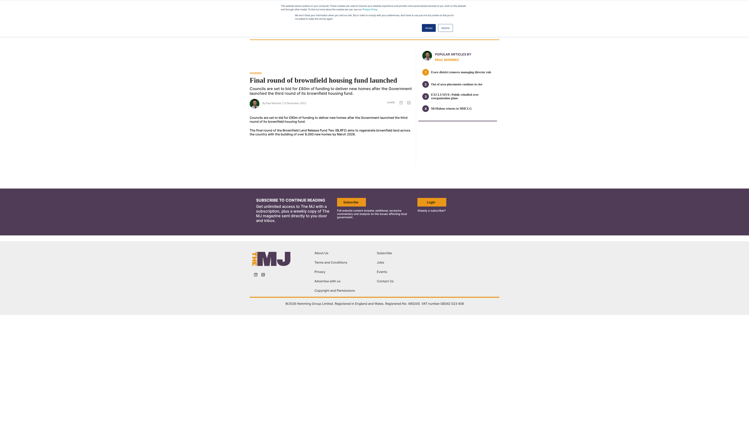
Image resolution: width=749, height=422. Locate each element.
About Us (321, 253)
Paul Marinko (273, 103)
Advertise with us (327, 281)
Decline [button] (445, 28)
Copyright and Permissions (334, 290)
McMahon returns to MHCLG (451, 108)
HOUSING (256, 73)
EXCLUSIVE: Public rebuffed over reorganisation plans (455, 96)
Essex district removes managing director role (461, 72)
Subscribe (350, 202)
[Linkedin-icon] (255, 274)
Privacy (319, 272)
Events (382, 272)
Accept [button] (428, 28)
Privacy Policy (369, 9)
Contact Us (385, 281)
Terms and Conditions (330, 262)
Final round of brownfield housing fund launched (323, 80)
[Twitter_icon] (263, 274)
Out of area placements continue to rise (456, 84)
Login (431, 202)
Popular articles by (453, 54)
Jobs (380, 262)
